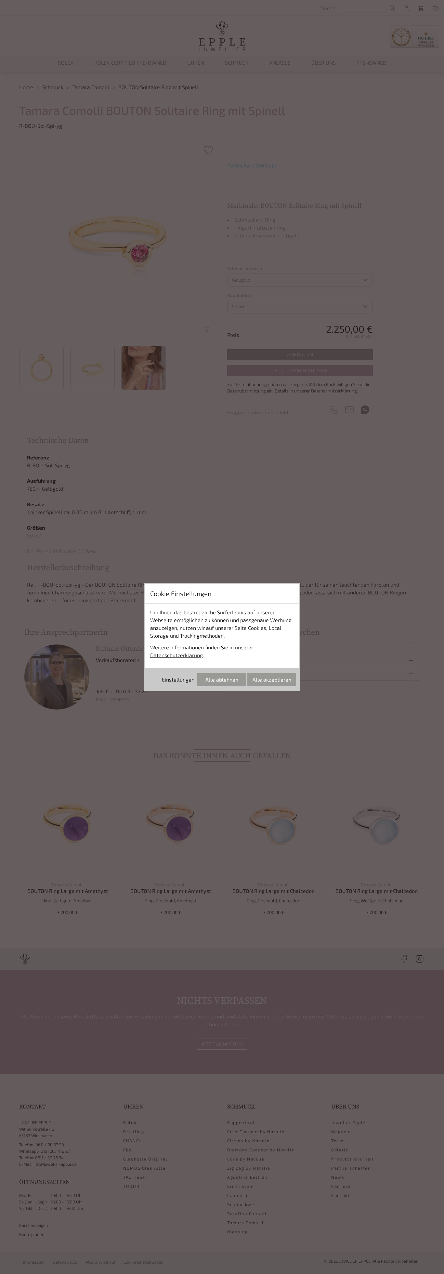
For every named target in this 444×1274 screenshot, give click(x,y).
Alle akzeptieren (272, 679)
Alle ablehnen (221, 679)
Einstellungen (178, 679)
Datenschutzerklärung (176, 655)
